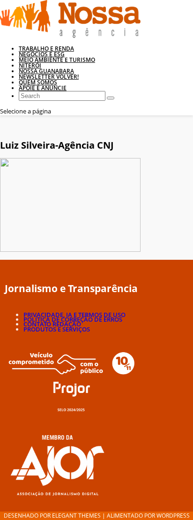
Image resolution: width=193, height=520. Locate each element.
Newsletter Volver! (49, 77)
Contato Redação (52, 324)
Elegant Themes (76, 516)
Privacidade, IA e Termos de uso (74, 314)
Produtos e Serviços (56, 329)
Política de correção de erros (72, 319)
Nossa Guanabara (46, 71)
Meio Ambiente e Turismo (57, 60)
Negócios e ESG (42, 54)
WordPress (173, 516)
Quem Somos (38, 82)
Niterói (30, 65)
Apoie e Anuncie (43, 88)
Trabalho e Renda (46, 49)
